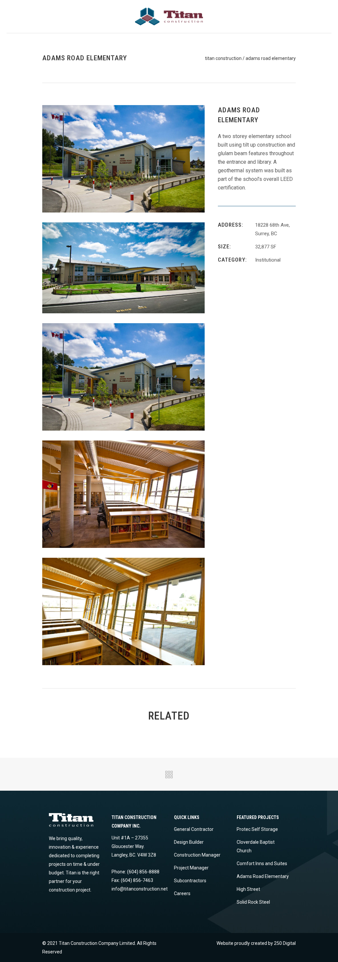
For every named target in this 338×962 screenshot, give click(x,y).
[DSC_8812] (123, 493)
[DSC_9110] (123, 610)
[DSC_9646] (123, 267)
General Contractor (194, 829)
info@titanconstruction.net (140, 888)
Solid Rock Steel (253, 902)
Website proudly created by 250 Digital (256, 943)
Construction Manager (197, 855)
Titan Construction (223, 58)
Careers (182, 893)
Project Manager (191, 867)
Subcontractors (190, 880)
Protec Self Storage (257, 829)
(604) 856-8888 (143, 871)
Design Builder (189, 842)
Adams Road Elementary (263, 876)
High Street (248, 889)
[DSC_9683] (123, 158)
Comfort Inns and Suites (262, 863)
